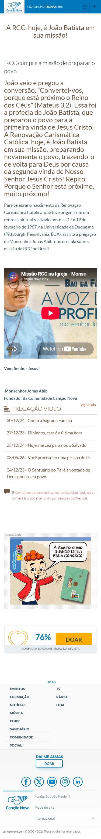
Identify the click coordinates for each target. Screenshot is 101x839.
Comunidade (21, 737)
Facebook (26, 782)
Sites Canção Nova (94, 7)
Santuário (19, 729)
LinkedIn (78, 782)
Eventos (17, 689)
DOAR (49, 763)
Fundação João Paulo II (52, 796)
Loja (60, 705)
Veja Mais (88, 404)
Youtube (52, 782)
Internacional (44, 818)
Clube (15, 721)
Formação (19, 697)
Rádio (61, 697)
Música (16, 713)
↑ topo (51, 682)
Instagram (65, 782)
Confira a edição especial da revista (51, 648)
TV (58, 689)
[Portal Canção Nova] (14, 6)
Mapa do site (44, 807)
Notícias (18, 705)
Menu (85, 7)
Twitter (39, 782)
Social (16, 745)
